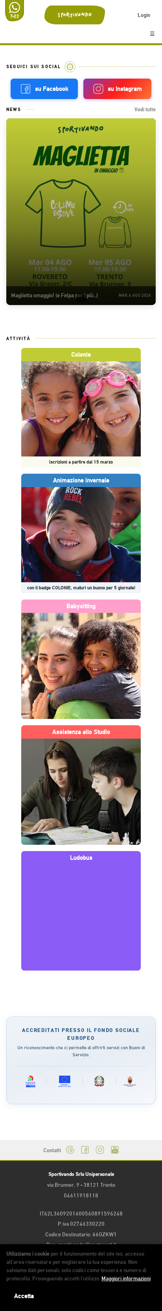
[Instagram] (100, 1150)
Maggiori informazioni (126, 1278)
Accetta (24, 1296)
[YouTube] (114, 1150)
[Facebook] (85, 1150)
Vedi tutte (145, 109)
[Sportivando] (74, 15)
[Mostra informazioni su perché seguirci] (69, 66)
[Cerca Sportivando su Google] (70, 1150)
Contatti (52, 1150)
